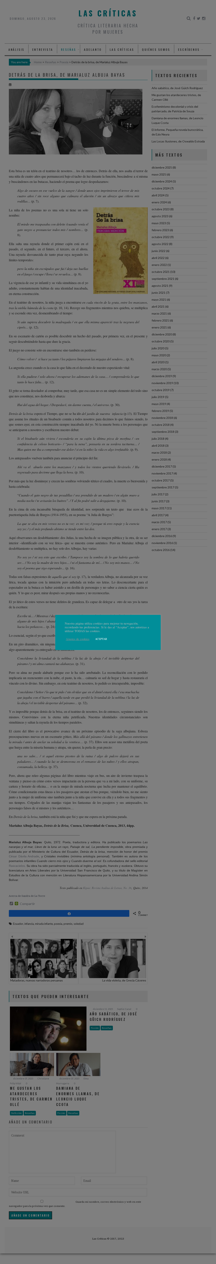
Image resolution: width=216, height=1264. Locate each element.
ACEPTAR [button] (101, 639)
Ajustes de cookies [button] (77, 639)
